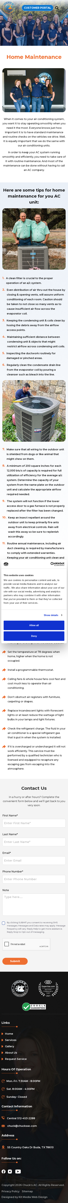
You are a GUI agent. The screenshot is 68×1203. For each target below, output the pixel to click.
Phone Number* (12, 871)
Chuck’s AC (29, 1185)
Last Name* (10, 834)
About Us (11, 1052)
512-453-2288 (26, 1118)
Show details (51, 615)
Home (9, 1033)
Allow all (34, 625)
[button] (63, 8)
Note (5, 890)
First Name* (10, 815)
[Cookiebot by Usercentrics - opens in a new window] (50, 564)
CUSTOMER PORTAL (37, 7)
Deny (34, 636)
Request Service (16, 1059)
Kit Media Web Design (33, 1197)
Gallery (9, 1046)
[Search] (57, 8)
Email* (6, 852)
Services (10, 1040)
